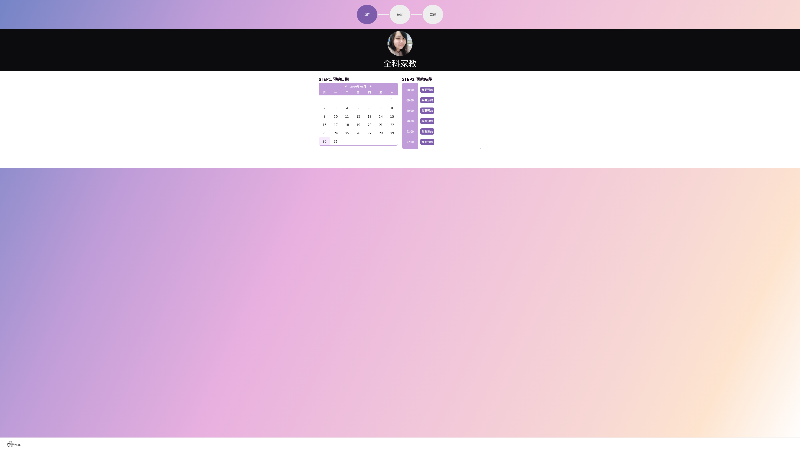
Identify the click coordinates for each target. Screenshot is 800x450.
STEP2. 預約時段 (417, 79)
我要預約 (427, 90)
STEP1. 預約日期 (334, 79)
